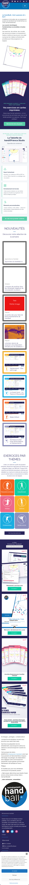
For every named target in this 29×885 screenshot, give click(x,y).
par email (6, 840)
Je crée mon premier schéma (14, 218)
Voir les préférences (14, 879)
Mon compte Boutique (9, 846)
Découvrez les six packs (14, 124)
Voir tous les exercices (14, 533)
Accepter (14, 871)
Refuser (14, 875)
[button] (26, 853)
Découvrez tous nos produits (15, 546)
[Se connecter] (24, 1)
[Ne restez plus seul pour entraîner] (6, 4)
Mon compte (7, 843)
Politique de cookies (14, 883)
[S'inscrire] (26, 1)
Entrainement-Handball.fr (15, 754)
